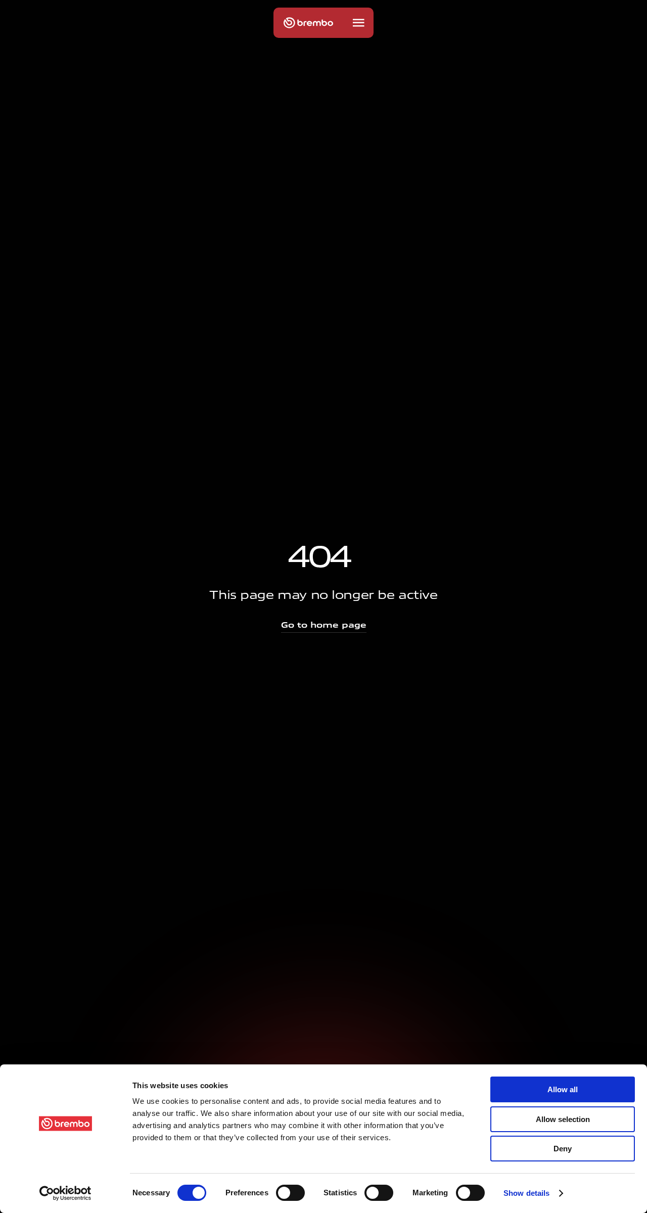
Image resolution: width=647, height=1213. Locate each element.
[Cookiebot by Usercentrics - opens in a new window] (65, 1193)
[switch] (290, 1193)
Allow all (562, 1089)
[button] (358, 22)
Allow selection (563, 1119)
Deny (562, 1148)
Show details (526, 1193)
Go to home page (323, 625)
